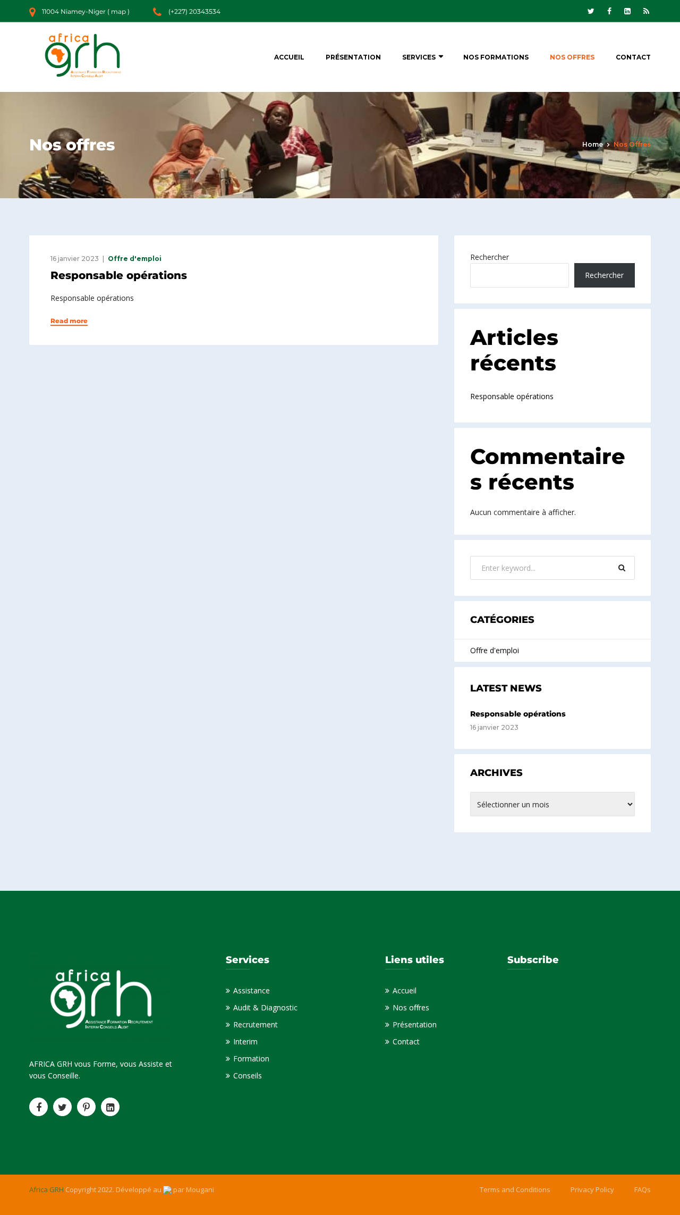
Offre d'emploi (135, 259)
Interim (245, 1041)
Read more (69, 321)
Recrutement (255, 1024)
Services (419, 57)
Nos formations (496, 57)
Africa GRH (47, 1189)
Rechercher (489, 257)
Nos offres (572, 57)
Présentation (353, 57)
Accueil (289, 57)
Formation (251, 1058)
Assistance (251, 990)
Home (592, 144)
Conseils (247, 1075)
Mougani (200, 1189)
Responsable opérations (118, 275)
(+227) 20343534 (194, 11)
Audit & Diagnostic (265, 1007)
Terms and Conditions (515, 1189)
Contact (633, 57)
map (118, 11)
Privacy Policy (592, 1189)
